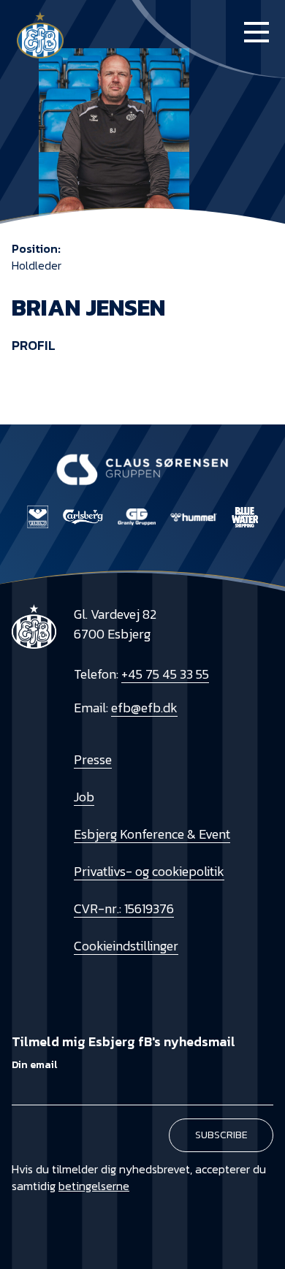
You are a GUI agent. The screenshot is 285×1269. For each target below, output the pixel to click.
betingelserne (93, 1185)
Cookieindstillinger (126, 946)
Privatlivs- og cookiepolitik (149, 871)
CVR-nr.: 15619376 (124, 908)
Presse (93, 759)
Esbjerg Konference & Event (152, 834)
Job (84, 797)
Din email (34, 1064)
